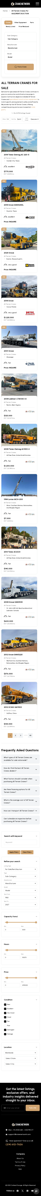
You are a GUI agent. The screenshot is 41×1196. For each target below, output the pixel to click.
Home (5, 11)
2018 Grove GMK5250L (14, 205)
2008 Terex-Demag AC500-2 (17, 449)
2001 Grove (9, 351)
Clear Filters (27, 852)
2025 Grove (9, 253)
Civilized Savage (16, 1185)
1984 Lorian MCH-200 (13, 499)
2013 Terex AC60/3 (12, 552)
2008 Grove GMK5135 (13, 602)
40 (30, 735)
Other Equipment (20, 22)
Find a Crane (22, 67)
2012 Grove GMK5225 (13, 654)
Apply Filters (14, 852)
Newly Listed (10, 26)
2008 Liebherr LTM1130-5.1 (15, 399)
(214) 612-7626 (14, 1144)
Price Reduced (24, 26)
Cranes (8, 22)
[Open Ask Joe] (36, 1191)
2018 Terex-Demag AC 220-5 (16, 155)
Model (9, 54)
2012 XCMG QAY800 (13, 707)
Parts (32, 22)
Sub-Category (12, 36)
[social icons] (17, 1191)
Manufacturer (12, 45)
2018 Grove (8, 301)
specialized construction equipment (23, 99)
